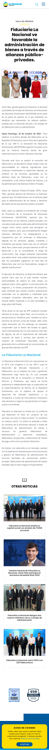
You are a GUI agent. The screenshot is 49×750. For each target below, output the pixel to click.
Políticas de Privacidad (30, 738)
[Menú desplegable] (43, 4)
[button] (24, 528)
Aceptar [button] (24, 744)
